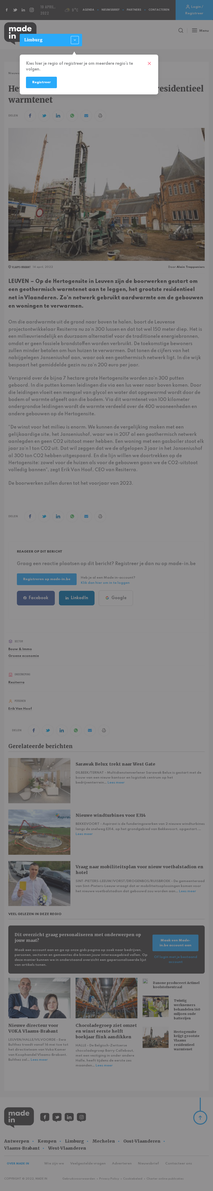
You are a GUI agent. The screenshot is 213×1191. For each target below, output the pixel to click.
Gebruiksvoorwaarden (78, 1178)
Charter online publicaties (165, 1178)
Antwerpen (16, 1141)
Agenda (88, 10)
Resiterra (16, 682)
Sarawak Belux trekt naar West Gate (115, 764)
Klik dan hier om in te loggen (105, 583)
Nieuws (13, 73)
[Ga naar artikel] (39, 780)
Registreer (41, 82)
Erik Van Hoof (20, 708)
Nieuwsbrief (110, 10)
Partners (134, 10)
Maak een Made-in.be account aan (175, 943)
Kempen (47, 1141)
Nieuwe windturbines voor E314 (111, 815)
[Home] (20, 33)
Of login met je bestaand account (175, 959)
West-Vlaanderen (67, 1148)
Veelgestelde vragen (88, 1163)
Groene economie (23, 656)
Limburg (74, 1141)
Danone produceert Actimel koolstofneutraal (176, 985)
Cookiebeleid (132, 1178)
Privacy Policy (109, 1178)
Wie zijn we (54, 1163)
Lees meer (116, 782)
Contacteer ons (178, 1163)
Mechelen (103, 1141)
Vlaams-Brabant (22, 1148)
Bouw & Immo (20, 649)
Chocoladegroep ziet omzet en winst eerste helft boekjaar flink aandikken (106, 1031)
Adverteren (122, 1163)
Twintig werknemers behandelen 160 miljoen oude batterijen (187, 1009)
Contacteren (159, 10)
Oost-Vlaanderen (142, 1141)
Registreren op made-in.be (46, 579)
